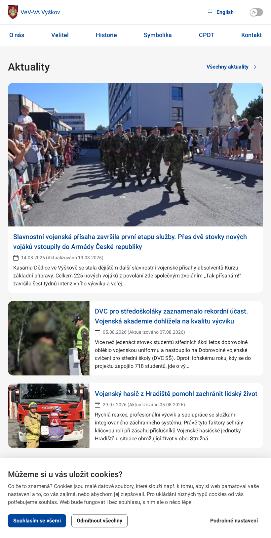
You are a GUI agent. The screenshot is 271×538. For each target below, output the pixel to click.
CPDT (206, 34)
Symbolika (158, 34)
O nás (16, 34)
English (225, 12)
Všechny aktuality (228, 67)
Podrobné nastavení (234, 520)
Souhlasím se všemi (37, 520)
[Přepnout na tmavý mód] (256, 12)
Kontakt (251, 34)
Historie (106, 34)
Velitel (60, 34)
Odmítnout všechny (99, 520)
